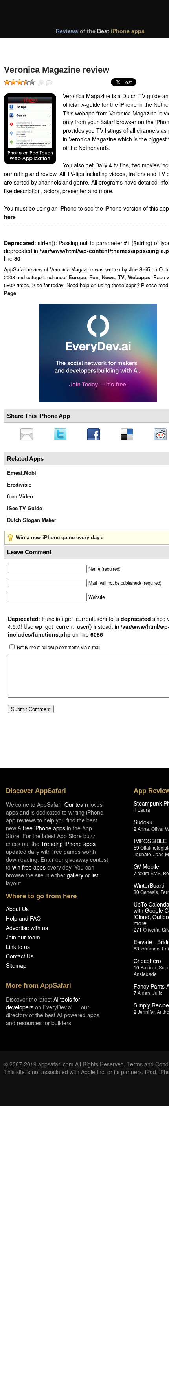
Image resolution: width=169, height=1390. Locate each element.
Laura (144, 812)
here (10, 217)
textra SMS (149, 875)
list (95, 877)
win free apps (29, 870)
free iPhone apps (44, 830)
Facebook (96, 434)
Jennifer (146, 1014)
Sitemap (16, 968)
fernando (150, 950)
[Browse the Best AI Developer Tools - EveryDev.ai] (98, 354)
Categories (107, 46)
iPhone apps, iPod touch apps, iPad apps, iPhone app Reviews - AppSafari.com (93, 15)
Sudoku (143, 824)
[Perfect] (32, 82)
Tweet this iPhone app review (61, 434)
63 (136, 950)
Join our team (23, 939)
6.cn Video (20, 498)
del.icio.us (130, 434)
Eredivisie (19, 487)
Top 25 (67, 46)
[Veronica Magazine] (30, 128)
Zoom (41, 83)
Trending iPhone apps (68, 846)
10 (136, 969)
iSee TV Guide (24, 510)
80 (136, 894)
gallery (75, 877)
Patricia (148, 969)
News (108, 277)
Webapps (139, 277)
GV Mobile (146, 869)
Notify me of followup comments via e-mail (59, 649)
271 (138, 931)
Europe (77, 277)
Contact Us (19, 958)
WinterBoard (149, 888)
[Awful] (7, 82)
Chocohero (147, 963)
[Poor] (13, 82)
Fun (94, 277)
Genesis (149, 894)
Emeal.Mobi (21, 475)
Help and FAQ (23, 921)
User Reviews (49, 83)
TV (121, 277)
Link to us (18, 949)
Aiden (144, 995)
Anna (143, 831)
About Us (17, 911)
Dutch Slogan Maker (31, 522)
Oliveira (151, 931)
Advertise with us (27, 930)
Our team (76, 807)
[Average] (20, 82)
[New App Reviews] (26, 46)
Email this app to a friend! (27, 434)
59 (136, 849)
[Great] (26, 82)
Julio (157, 995)
